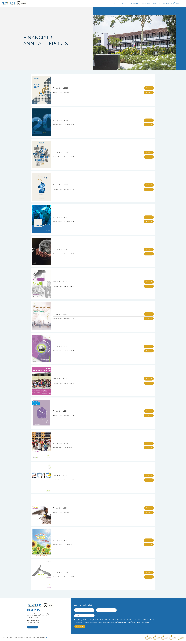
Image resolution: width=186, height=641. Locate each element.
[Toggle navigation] (184, 3)
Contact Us (166, 3)
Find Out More (32, 627)
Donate (178, 3)
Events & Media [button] (145, 3)
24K (46, 637)
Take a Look (149, 87)
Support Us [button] (156, 3)
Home (116, 3)
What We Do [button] (134, 3)
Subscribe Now (79, 626)
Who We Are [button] (123, 3)
